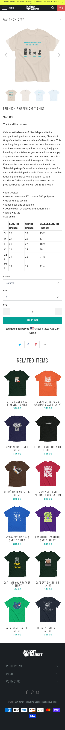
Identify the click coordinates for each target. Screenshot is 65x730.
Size (5, 290)
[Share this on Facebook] (27, 344)
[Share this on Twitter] (19, 344)
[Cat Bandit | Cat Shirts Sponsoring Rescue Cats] (32, 8)
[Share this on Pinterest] (36, 344)
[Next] (59, 55)
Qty (5, 305)
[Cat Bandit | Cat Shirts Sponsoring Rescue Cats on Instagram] (37, 693)
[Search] (54, 7)
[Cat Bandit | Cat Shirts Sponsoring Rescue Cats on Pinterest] (32, 693)
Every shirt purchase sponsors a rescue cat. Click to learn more (32, 2)
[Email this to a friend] (44, 344)
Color (6, 276)
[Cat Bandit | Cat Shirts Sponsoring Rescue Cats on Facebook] (26, 693)
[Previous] (6, 55)
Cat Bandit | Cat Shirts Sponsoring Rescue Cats (36, 702)
